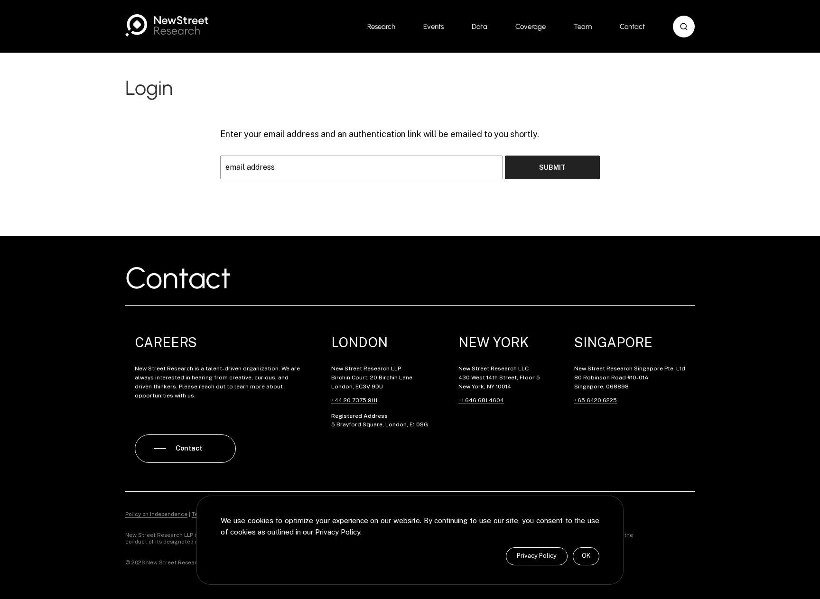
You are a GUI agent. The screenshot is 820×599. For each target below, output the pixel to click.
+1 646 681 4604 (481, 400)
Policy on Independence (156, 514)
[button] (684, 26)
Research (381, 26)
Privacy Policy (537, 555)
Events (433, 26)
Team (583, 26)
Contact (632, 26)
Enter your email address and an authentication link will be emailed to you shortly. (379, 134)
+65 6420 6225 (595, 400)
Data (479, 26)
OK (586, 555)
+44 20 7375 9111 (354, 400)
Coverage (530, 26)
